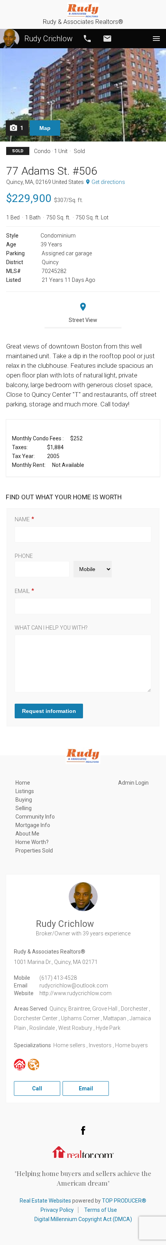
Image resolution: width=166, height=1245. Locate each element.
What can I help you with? (51, 628)
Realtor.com (83, 1151)
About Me (27, 834)
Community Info (35, 817)
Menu (156, 38)
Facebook (83, 1130)
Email (107, 38)
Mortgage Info (32, 825)
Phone (24, 556)
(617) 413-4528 (58, 978)
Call (87, 38)
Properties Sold (34, 850)
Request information (49, 711)
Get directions (108, 182)
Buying (23, 800)
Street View (83, 320)
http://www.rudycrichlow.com (75, 993)
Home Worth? (32, 842)
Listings (24, 791)
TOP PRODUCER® (124, 1201)
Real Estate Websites (45, 1201)
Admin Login (133, 783)
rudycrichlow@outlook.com (73, 985)
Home (22, 783)
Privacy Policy (57, 1210)
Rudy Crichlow (48, 38)
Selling (23, 808)
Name (22, 519)
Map (45, 128)
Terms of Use (100, 1210)
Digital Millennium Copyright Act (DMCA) (83, 1219)
